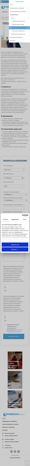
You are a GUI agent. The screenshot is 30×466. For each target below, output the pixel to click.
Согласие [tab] (5, 219)
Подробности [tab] (15, 219)
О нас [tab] (24, 219)
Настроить (14, 249)
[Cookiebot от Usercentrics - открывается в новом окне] (22, 215)
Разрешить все (15, 244)
